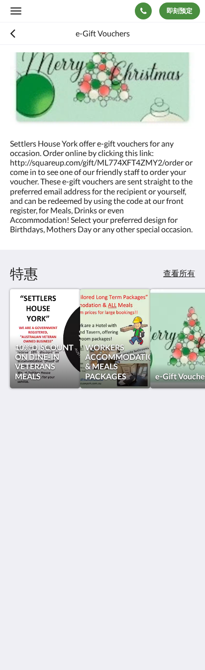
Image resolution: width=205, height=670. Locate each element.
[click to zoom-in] (102, 90)
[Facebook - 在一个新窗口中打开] (20, 538)
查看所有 (179, 273)
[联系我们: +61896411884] (143, 10)
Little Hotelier (76, 608)
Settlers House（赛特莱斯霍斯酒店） (76, 10)
